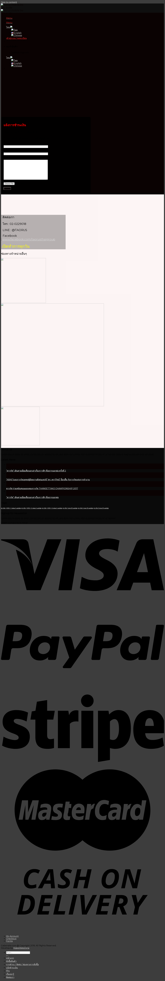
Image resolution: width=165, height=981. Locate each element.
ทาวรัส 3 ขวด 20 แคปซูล (101, 508)
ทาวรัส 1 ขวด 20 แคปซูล (70, 508)
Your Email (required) (15, 151)
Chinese (17, 35)
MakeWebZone (21, 948)
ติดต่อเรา (10, 977)
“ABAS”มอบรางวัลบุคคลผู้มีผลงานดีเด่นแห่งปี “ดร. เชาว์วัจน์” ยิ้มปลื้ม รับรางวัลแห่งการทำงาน (48, 479)
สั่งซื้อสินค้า (11, 961)
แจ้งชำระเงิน (12, 967)
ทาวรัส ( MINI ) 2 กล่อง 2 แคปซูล (31, 508)
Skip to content (9, 2)
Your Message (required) (16, 158)
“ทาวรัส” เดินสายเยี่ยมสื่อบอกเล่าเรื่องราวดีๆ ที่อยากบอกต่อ (32, 497)
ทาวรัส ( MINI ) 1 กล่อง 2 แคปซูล (11, 508)
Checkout (11, 938)
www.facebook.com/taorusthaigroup (28, 239)
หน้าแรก (10, 958)
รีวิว (8, 971)
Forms (9, 941)
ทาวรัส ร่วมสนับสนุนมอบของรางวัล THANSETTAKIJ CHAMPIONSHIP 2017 (42, 488)
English (17, 33)
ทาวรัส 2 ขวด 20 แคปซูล (85, 508)
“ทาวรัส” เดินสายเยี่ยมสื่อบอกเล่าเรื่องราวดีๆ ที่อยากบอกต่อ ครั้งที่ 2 (36, 471)
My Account (12, 936)
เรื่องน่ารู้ (10, 974)
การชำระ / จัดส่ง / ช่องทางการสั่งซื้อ (22, 964)
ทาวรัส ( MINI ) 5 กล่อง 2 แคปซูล (52, 508)
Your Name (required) (15, 144)
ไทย (8, 27)
